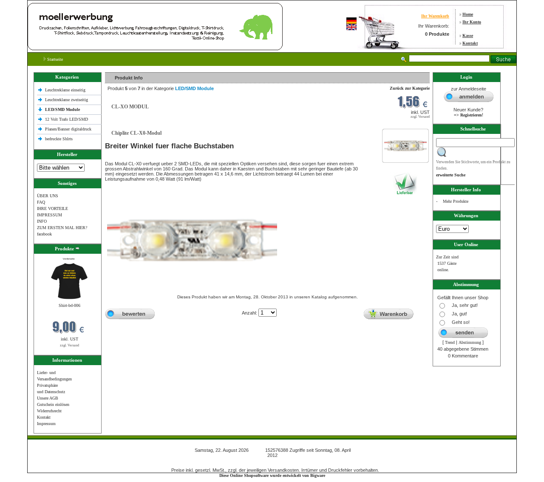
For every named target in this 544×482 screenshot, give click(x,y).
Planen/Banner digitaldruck (68, 129)
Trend (450, 342)
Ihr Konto (471, 22)
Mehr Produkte (455, 201)
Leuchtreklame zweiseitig (67, 99)
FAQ (41, 202)
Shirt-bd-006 (69, 305)
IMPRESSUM (49, 215)
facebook (44, 234)
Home (467, 14)
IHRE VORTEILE (52, 208)
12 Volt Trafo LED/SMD (66, 119)
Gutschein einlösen (53, 404)
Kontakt (470, 43)
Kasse (467, 35)
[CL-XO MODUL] (405, 152)
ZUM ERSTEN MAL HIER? (62, 227)
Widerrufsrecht (49, 410)
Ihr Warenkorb (435, 16)
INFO (42, 221)
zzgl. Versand (69, 345)
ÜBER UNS (47, 195)
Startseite (54, 59)
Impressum (46, 423)
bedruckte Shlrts (59, 138)
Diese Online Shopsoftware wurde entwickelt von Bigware (272, 475)
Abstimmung (470, 342)
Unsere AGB (47, 398)
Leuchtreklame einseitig (66, 90)
